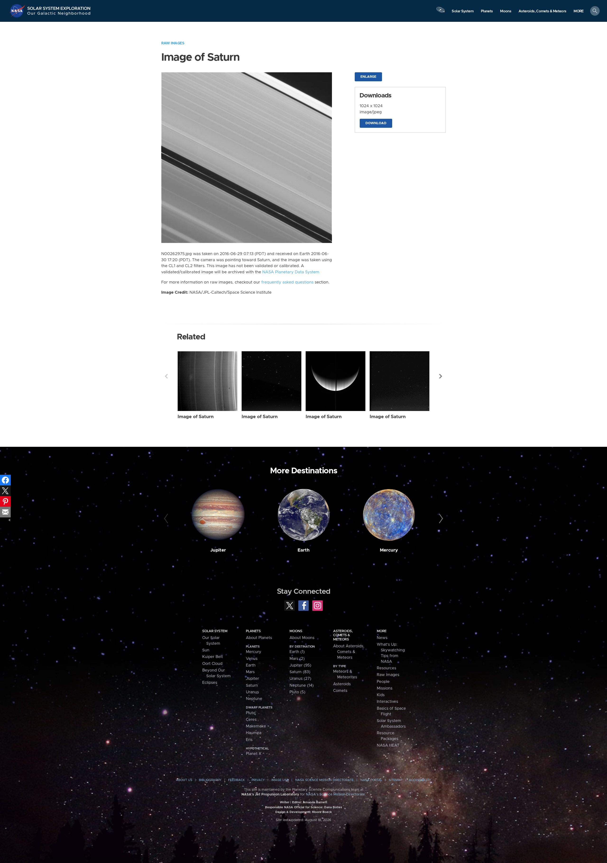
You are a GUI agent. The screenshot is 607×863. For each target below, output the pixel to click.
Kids (381, 695)
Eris (249, 740)
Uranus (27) (300, 678)
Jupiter (218, 550)
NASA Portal (371, 780)
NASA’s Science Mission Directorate (335, 794)
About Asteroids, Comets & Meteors (348, 651)
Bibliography (210, 780)
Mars (250, 672)
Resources (386, 668)
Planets (253, 631)
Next (440, 376)
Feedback (236, 780)
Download (375, 123)
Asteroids (342, 684)
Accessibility (420, 780)
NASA (18, 10)
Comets (340, 691)
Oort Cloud (212, 664)
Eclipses (209, 683)
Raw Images (172, 43)
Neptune (254, 699)
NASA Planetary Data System (290, 272)
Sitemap (395, 780)
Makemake (256, 726)
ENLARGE (368, 76)
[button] (578, 11)
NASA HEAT (388, 745)
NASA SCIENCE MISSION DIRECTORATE (324, 780)
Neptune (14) (302, 685)
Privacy (258, 780)
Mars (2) (297, 659)
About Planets (259, 638)
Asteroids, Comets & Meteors (343, 635)
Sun (205, 650)
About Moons (302, 638)
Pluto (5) (297, 692)
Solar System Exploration (59, 7)
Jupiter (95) (300, 665)
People (383, 682)
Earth (304, 550)
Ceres (251, 719)
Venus (252, 659)
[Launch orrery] (440, 12)
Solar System (214, 631)
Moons (296, 631)
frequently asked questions (287, 282)
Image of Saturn (196, 416)
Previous (166, 376)
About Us (184, 780)
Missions (384, 688)
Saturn (252, 685)
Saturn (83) (300, 672)
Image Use (280, 780)
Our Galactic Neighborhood (59, 14)
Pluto (250, 713)
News (382, 638)
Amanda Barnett (315, 802)
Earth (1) (297, 652)
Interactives (387, 701)
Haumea (253, 733)
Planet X (253, 754)
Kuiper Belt (212, 657)
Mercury (389, 550)
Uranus (252, 692)
